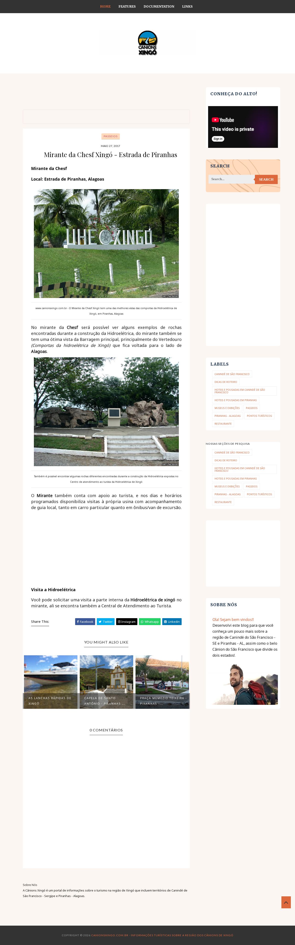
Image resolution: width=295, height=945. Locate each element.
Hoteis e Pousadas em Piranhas (236, 400)
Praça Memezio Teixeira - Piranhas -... (163, 701)
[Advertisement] (107, 97)
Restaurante (223, 423)
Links (187, 6)
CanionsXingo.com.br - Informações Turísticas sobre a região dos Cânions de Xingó (162, 935)
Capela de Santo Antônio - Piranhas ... (104, 701)
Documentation (159, 6)
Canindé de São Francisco (232, 374)
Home (105, 6)
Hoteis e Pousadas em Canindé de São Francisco (240, 391)
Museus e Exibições (227, 408)
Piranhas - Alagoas (228, 415)
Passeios (111, 136)
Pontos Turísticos (259, 415)
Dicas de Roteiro (226, 382)
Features (127, 6)
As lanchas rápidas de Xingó (50, 701)
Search (266, 179)
